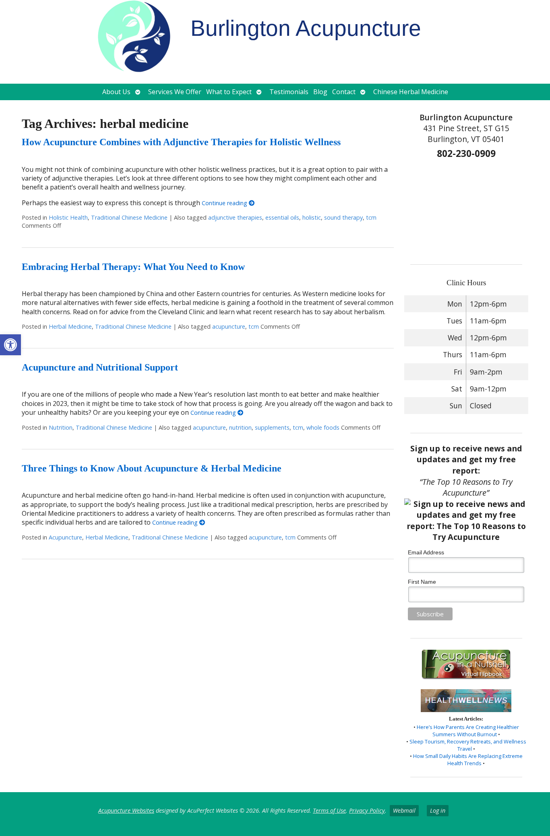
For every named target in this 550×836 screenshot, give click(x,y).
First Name (422, 582)
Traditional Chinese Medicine (129, 217)
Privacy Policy (367, 810)
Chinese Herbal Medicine (410, 91)
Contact (344, 91)
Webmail (404, 810)
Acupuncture (65, 537)
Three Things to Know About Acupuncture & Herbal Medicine (151, 468)
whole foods (322, 427)
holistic (311, 217)
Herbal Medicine (70, 326)
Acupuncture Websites (126, 810)
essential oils (282, 217)
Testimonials (288, 91)
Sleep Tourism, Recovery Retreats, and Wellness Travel (467, 745)
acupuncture (228, 326)
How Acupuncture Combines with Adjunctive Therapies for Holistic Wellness (181, 142)
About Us (116, 91)
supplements (272, 427)
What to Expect (229, 91)
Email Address (426, 552)
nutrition (240, 427)
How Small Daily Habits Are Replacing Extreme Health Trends (468, 759)
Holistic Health (68, 217)
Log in (437, 810)
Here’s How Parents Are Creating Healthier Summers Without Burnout (468, 730)
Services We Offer (174, 91)
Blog (320, 91)
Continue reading (225, 203)
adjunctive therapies (235, 217)
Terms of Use (329, 810)
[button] (10, 344)
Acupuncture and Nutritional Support (100, 367)
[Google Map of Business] (466, 209)
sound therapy (343, 217)
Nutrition (60, 427)
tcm (371, 217)
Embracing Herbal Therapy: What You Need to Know (133, 267)
